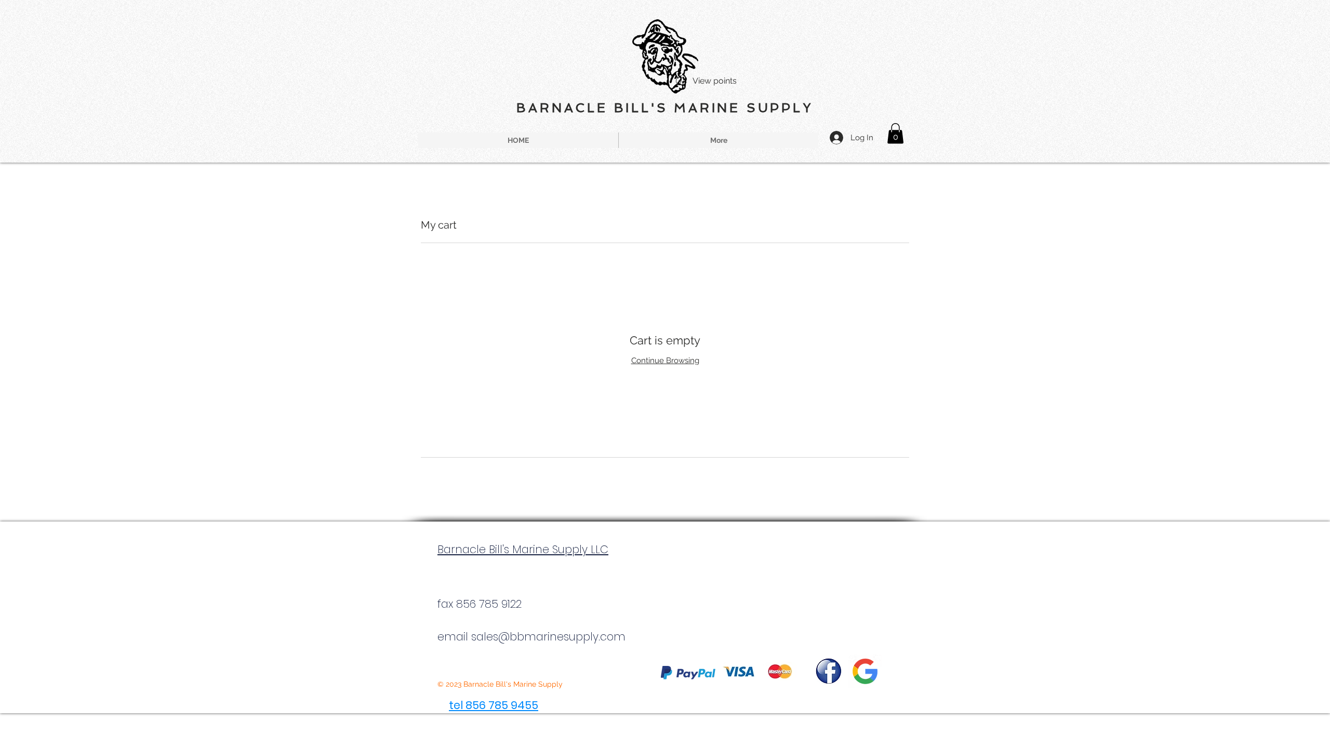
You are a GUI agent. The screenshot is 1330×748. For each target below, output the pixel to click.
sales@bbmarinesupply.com (548, 636)
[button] (895, 133)
